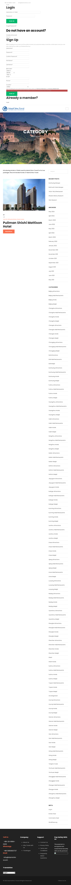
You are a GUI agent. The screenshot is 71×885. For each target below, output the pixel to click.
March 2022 (52, 237)
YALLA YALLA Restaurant (56, 191)
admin (11, 219)
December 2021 (53, 250)
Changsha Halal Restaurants (57, 312)
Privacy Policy (44, 845)
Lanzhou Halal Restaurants (57, 530)
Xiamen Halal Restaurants (56, 721)
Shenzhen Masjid (54, 653)
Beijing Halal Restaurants (56, 295)
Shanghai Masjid (53, 636)
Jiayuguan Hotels (54, 487)
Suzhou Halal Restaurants (56, 670)
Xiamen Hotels (53, 725)
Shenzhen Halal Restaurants (57, 645)
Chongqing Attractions (55, 342)
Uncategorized (53, 696)
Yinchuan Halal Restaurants (57, 768)
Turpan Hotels (53, 687)
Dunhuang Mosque (54, 183)
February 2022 (53, 241)
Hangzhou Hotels (54, 444)
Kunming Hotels (53, 517)
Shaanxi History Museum (56, 196)
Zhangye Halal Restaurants (57, 785)
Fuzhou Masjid (53, 398)
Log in (50, 809)
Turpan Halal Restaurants (56, 683)
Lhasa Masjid (52, 555)
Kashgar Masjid (53, 504)
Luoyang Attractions (55, 581)
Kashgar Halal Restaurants (56, 496)
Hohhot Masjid (53, 474)
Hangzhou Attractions (55, 436)
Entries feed (52, 814)
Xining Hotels (52, 755)
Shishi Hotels (20, 219)
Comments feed (54, 818)
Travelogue (26, 850)
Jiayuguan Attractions (55, 478)
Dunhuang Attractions (55, 368)
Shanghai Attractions (55, 623)
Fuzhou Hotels (53, 393)
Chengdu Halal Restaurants (57, 329)
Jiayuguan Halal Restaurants (57, 483)
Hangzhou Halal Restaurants (57, 440)
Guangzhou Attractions (56, 402)
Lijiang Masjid (52, 568)
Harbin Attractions (54, 453)
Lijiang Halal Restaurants (56, 564)
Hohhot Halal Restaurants (56, 470)
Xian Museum (53, 200)
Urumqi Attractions (54, 700)
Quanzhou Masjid (54, 619)
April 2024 (52, 216)
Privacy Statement (54, 88)
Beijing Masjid (53, 304)
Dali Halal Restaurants (55, 359)
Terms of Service (41, 88)
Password (9, 16)
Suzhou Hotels (53, 674)
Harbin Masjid (53, 461)
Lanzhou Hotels (53, 534)
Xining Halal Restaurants (56, 751)
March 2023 (52, 220)
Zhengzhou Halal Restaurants (57, 794)
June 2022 (52, 224)
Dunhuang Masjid (54, 381)
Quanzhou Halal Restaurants (57, 615)
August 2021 (52, 267)
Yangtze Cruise (53, 764)
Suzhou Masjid (53, 679)
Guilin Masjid (52, 432)
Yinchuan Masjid (53, 772)
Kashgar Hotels (53, 500)
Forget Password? (11, 26)
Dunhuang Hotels (54, 376)
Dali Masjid (52, 364)
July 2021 (51, 271)
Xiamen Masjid (53, 730)
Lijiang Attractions (54, 559)
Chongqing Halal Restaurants (57, 346)
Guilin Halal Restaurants (56, 423)
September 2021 (53, 263)
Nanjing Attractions (54, 593)
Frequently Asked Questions (43, 856)
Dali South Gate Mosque (56, 187)
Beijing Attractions (54, 291)
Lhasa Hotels (52, 551)
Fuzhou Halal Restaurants (56, 389)
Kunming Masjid (53, 521)
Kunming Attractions (55, 508)
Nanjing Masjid (53, 606)
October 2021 (53, 258)
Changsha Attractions (55, 308)
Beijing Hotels (53, 300)
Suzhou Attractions (54, 666)
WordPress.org (53, 822)
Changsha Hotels (54, 317)
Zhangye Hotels (53, 789)
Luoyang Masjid (53, 589)
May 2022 (51, 228)
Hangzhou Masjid (54, 449)
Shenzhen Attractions (55, 640)
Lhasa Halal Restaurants (56, 547)
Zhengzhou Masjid (54, 798)
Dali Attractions (53, 355)
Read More (8, 231)
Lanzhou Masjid (53, 538)
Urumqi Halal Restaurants (56, 704)
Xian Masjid (52, 747)
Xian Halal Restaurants (55, 738)
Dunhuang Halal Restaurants (57, 372)
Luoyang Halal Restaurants (57, 585)
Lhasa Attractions (54, 542)
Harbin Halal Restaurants (56, 457)
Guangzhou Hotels (54, 410)
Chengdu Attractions (55, 325)
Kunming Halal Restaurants (57, 513)
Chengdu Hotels (53, 334)
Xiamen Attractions (54, 717)
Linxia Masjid (52, 576)
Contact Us (44, 842)
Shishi (15, 219)
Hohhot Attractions (54, 466)
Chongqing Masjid (54, 351)
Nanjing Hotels (53, 602)
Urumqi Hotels (53, 708)
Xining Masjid (52, 759)
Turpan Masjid (53, 691)
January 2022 (53, 246)
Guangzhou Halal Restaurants (57, 406)
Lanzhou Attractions (55, 525)
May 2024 (52, 211)
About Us (26, 842)
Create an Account (11, 35)
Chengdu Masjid (53, 338)
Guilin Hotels (52, 427)
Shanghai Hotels (53, 632)
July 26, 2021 (6, 219)
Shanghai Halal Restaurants (57, 627)
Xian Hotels (52, 742)
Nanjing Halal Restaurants (56, 598)
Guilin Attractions (54, 419)
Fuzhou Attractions (54, 385)
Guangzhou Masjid (54, 415)
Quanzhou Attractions (55, 610)
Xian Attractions (53, 734)
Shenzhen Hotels (54, 649)
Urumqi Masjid (53, 713)
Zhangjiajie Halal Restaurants (57, 777)
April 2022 (51, 233)
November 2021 (53, 254)
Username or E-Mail (11, 12)
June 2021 (51, 275)
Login (7, 102)
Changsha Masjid (54, 321)
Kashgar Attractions (55, 491)
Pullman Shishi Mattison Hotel (22, 225)
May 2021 (51, 280)
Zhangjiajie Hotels (54, 781)
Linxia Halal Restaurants (56, 572)
